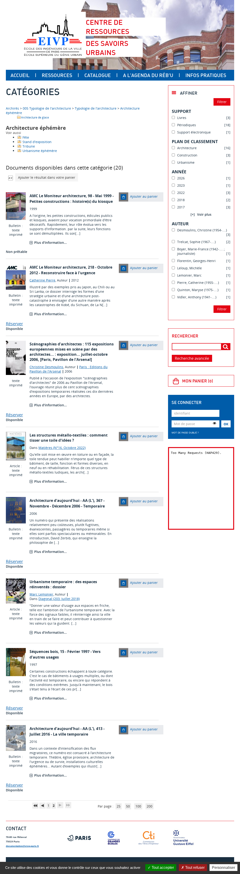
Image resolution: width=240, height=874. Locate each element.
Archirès (13, 108)
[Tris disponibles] (10, 177)
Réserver (14, 323)
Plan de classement (195, 141)
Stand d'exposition (37, 142)
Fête (25, 137)
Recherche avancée (192, 358)
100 (138, 806)
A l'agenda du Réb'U (148, 75)
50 (128, 806)
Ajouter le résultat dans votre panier (46, 177)
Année (179, 171)
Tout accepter (162, 868)
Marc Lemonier (41, 594)
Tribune (28, 146)
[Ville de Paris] (79, 838)
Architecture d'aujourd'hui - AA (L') (62, 500)
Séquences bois (44, 651)
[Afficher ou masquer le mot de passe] (214, 423)
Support (181, 111)
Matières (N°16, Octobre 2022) (62, 447)
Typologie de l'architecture (95, 108)
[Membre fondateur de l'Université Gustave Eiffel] (183, 838)
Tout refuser (194, 868)
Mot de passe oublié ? (185, 432)
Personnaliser (223, 868)
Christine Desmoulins (46, 367)
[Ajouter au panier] (123, 197)
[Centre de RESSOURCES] (53, 35)
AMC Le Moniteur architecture (58, 195)
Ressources (57, 75)
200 (149, 806)
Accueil (20, 75)
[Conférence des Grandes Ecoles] (114, 838)
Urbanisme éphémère (39, 150)
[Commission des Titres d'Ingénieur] (148, 838)
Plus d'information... (50, 242)
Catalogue (97, 75)
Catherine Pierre (42, 280)
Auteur (180, 223)
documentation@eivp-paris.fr (22, 846)
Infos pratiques (205, 75)
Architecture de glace (35, 117)
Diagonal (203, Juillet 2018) (59, 598)
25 (118, 806)
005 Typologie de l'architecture (47, 108)
